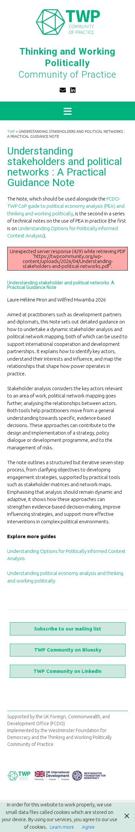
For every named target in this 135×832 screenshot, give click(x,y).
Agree (88, 827)
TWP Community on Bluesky (67, 650)
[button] (67, 111)
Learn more (62, 827)
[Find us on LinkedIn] (73, 90)
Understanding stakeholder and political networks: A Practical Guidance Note (60, 285)
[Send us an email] (63, 90)
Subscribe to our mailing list (67, 628)
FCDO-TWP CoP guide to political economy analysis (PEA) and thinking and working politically (66, 206)
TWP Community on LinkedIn (67, 671)
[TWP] (67, 22)
